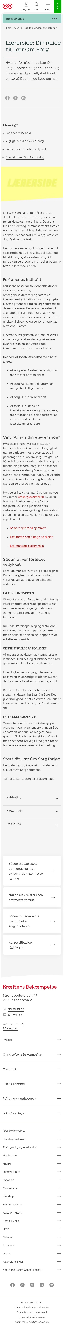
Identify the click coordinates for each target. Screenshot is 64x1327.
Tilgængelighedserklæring (32, 1317)
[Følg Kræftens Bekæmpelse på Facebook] (12, 1285)
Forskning (8, 1179)
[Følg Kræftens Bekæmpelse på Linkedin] (42, 1285)
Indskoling (14, 797)
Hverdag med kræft (14, 1139)
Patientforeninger (13, 1261)
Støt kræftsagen (12, 1204)
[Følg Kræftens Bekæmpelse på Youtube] (51, 1285)
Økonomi (9, 1069)
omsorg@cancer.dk (31, 496)
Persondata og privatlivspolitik (32, 1312)
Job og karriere (14, 1083)
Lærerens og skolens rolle (27, 545)
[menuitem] (26, 6)
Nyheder (8, 1237)
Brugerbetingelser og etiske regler (32, 1307)
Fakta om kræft (12, 1212)
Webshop (8, 1196)
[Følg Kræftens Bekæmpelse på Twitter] (32, 1285)
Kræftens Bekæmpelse (30, 987)
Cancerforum (10, 1188)
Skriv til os (15, 1014)
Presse (7, 1039)
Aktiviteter (9, 1245)
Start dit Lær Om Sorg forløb (25, 157)
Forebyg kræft (11, 1171)
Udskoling (14, 823)
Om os (6, 1253)
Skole (6, 1228)
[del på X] (15, 98)
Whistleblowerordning (32, 1302)
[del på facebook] (7, 98)
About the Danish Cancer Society (22, 1269)
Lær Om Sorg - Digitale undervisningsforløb (31, 27)
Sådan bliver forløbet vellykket (26, 149)
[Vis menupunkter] (32, 18)
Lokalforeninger (14, 1113)
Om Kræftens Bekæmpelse (22, 1054)
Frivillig (7, 1163)
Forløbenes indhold (18, 133)
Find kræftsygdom (14, 1130)
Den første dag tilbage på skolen (31, 536)
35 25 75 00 (16, 1009)
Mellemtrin (15, 810)
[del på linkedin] (23, 98)
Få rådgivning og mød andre (19, 1147)
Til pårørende (10, 1155)
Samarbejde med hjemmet (28, 528)
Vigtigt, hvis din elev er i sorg (25, 141)
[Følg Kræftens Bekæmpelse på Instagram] (22, 1285)
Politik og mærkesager (19, 1098)
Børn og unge (11, 1220)
